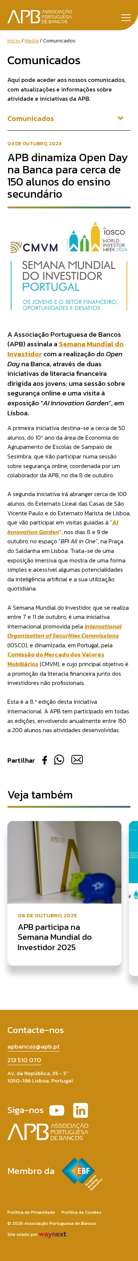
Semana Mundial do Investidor (65, 349)
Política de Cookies (81, 1212)
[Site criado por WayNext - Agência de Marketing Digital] (52, 1234)
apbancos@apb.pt (33, 1046)
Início (13, 41)
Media (32, 41)
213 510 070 (24, 1060)
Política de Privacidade (31, 1212)
